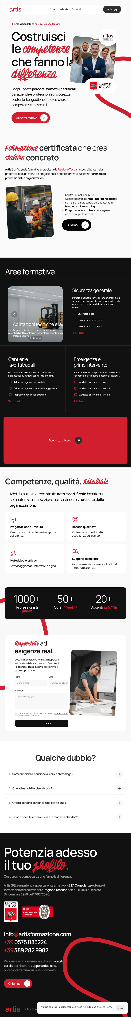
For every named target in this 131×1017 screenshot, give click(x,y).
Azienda (63, 9)
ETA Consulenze (80, 885)
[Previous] (14, 314)
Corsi (53, 9)
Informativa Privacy (63, 713)
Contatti (76, 9)
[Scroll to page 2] (33, 338)
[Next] (56, 314)
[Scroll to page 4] (40, 338)
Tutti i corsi (78, 332)
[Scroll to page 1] (30, 338)
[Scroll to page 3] (37, 338)
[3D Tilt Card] (93, 61)
